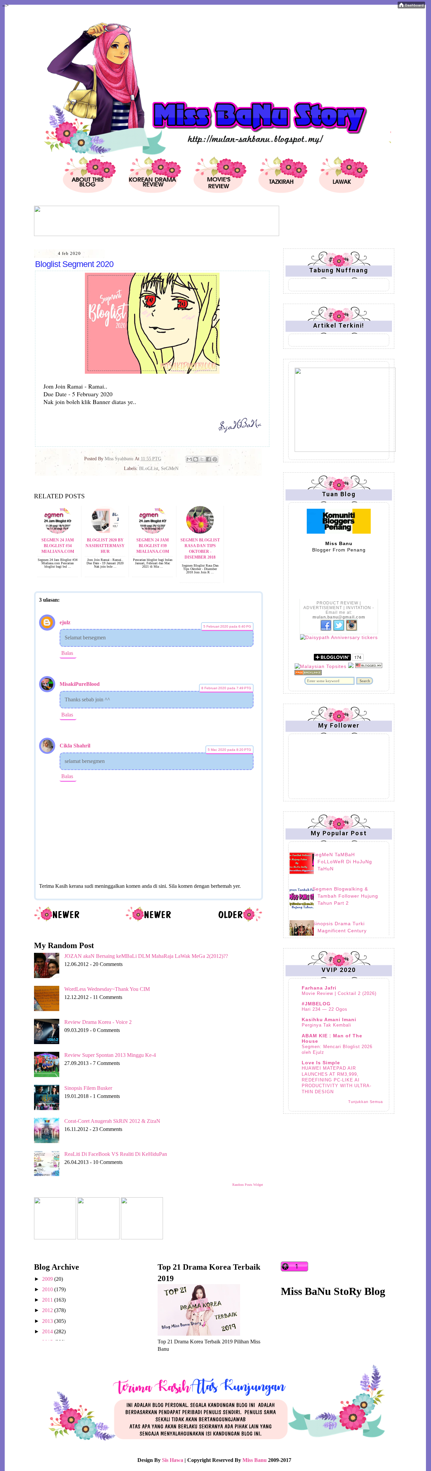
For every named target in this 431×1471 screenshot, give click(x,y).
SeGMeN (169, 468)
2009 (48, 1279)
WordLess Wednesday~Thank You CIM (107, 989)
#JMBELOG (316, 1003)
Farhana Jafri (319, 988)
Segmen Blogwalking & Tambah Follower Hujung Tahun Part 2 (345, 896)
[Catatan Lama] (240, 921)
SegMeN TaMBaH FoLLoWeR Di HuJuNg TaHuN (342, 861)
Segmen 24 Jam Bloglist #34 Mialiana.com (57, 546)
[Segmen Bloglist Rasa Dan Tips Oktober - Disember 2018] (200, 532)
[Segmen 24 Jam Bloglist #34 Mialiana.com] (57, 532)
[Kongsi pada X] (202, 459)
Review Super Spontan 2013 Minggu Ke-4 (110, 1055)
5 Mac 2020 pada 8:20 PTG (229, 749)
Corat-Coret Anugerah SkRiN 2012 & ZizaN (112, 1121)
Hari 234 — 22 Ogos (324, 1009)
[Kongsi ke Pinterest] (214, 459)
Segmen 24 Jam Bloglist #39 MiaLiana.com (152, 546)
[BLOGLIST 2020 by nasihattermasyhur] (105, 532)
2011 (48, 1300)
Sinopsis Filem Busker (88, 1088)
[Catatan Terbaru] (57, 921)
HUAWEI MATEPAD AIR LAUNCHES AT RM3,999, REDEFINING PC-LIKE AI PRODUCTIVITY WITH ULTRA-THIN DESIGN (336, 1080)
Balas (67, 653)
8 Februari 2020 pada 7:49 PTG (226, 688)
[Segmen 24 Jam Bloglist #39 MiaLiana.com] (152, 532)
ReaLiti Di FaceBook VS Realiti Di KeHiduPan (115, 1154)
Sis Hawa (172, 1460)
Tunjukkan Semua (365, 1102)
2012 (48, 1310)
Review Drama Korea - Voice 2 (98, 1022)
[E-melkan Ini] (189, 459)
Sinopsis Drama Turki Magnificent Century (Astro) (339, 930)
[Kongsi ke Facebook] (208, 459)
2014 (48, 1331)
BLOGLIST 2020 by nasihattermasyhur (105, 546)
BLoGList (148, 468)
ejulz (65, 622)
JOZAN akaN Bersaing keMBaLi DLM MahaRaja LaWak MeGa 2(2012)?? (146, 956)
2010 (48, 1289)
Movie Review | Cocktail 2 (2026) (339, 993)
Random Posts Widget (247, 1184)
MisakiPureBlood (80, 684)
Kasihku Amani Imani (329, 1019)
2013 (48, 1321)
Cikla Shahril (75, 745)
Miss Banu (254, 1460)
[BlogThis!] (195, 459)
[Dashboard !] (411, 6)
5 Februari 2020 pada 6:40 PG (227, 626)
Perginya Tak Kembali (326, 1025)
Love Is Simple (321, 1062)
